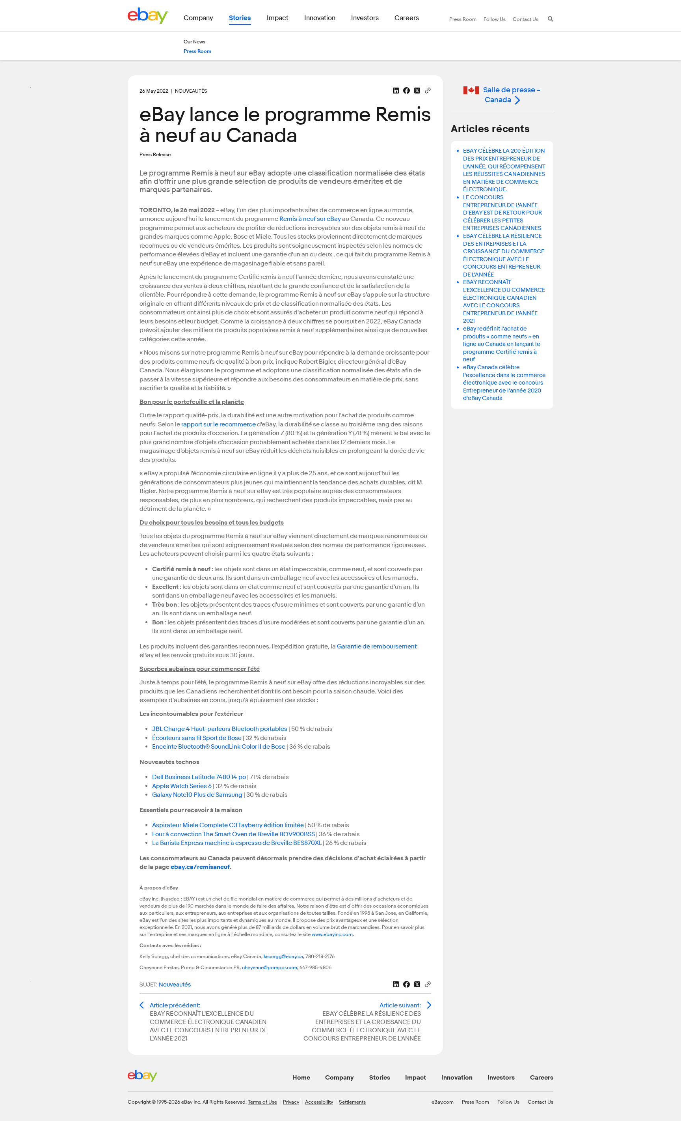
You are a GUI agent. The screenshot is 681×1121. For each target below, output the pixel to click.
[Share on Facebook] (406, 90)
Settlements (352, 1102)
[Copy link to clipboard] (427, 90)
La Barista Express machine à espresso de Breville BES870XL (237, 843)
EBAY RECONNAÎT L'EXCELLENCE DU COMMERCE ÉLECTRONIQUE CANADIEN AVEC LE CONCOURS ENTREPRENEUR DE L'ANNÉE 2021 (504, 301)
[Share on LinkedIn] (396, 90)
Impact (415, 1078)
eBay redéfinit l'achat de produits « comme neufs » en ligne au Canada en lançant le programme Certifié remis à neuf (501, 344)
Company (339, 1078)
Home (301, 1078)
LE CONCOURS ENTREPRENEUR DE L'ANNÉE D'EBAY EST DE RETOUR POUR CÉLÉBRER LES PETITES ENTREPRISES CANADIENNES (502, 213)
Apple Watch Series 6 (182, 786)
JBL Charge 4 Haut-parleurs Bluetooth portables (219, 729)
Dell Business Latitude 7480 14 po (199, 777)
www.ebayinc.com (332, 934)
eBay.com (443, 1102)
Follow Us (508, 1102)
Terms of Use (262, 1102)
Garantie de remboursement (377, 646)
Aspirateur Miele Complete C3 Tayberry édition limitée (228, 825)
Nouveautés (175, 984)
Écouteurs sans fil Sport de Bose (197, 738)
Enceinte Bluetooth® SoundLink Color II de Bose (218, 747)
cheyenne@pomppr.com (269, 967)
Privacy (291, 1102)
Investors (501, 1078)
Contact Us (540, 1102)
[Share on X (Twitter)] (417, 90)
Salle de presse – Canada (512, 95)
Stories (379, 1078)
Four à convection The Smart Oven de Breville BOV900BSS (233, 834)
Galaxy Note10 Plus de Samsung (197, 795)
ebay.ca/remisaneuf (200, 867)
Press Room (475, 1102)
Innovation (457, 1078)
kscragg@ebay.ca (283, 956)
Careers (541, 1078)
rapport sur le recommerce (218, 424)
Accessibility (319, 1102)
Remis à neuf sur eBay (310, 219)
